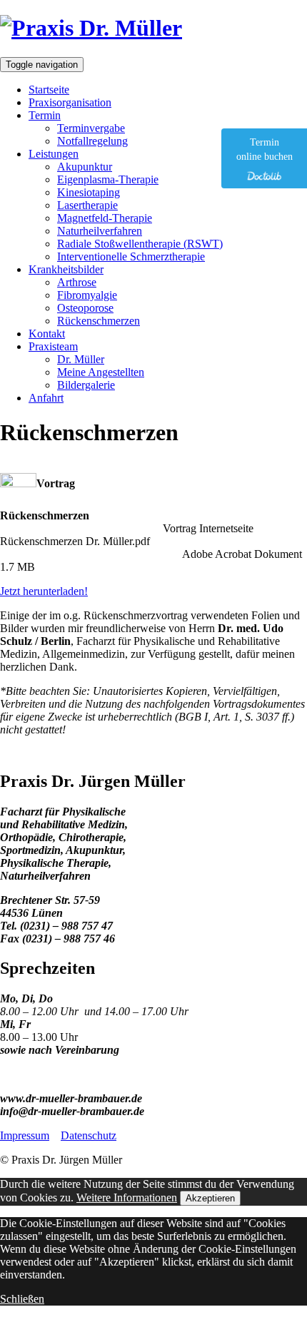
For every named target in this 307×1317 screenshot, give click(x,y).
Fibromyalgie (87, 295)
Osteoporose (85, 308)
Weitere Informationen (126, 1197)
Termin (45, 115)
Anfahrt (46, 398)
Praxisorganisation (70, 102)
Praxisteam (53, 346)
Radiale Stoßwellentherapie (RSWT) (140, 244)
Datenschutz (88, 1135)
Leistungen (54, 154)
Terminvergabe (91, 128)
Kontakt (47, 333)
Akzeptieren (210, 1198)
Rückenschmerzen (98, 321)
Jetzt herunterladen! (44, 591)
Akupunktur (84, 167)
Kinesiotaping (88, 192)
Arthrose (76, 282)
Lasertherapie (87, 205)
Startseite (49, 89)
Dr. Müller (80, 359)
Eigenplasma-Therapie (107, 179)
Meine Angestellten (100, 372)
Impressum (24, 1135)
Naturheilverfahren (99, 231)
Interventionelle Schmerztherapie (131, 256)
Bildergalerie (86, 385)
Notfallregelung (92, 141)
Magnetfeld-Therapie (104, 218)
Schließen (22, 1299)
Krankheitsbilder (66, 269)
